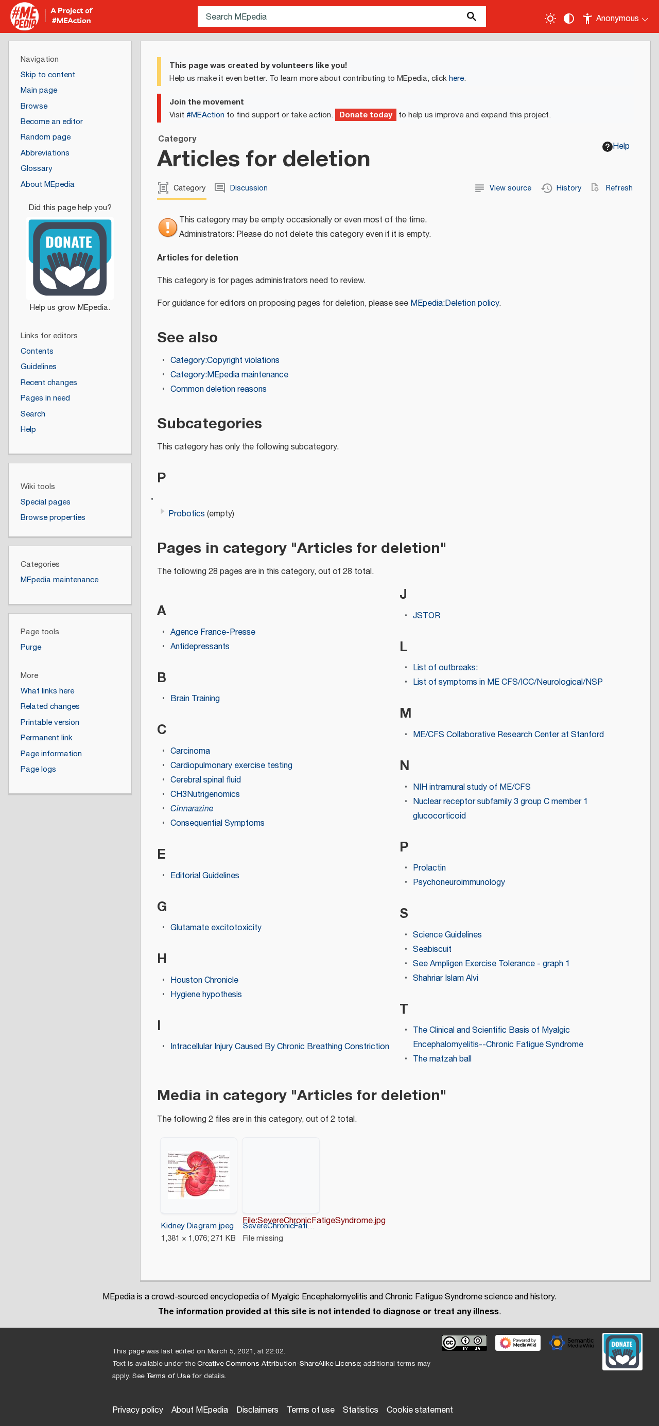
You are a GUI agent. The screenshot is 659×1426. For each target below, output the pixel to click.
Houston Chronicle (204, 980)
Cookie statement (420, 1410)
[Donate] (70, 253)
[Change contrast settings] (569, 18)
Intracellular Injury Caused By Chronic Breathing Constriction (279, 1046)
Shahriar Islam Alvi (445, 978)
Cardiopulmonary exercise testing (231, 765)
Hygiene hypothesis (206, 994)
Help (621, 146)
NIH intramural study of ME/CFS (472, 787)
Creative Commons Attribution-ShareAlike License (278, 1363)
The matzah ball (442, 1059)
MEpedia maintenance (59, 580)
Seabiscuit (432, 949)
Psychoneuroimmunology (459, 882)
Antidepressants (200, 646)
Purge (31, 647)
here (456, 78)
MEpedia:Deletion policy (454, 303)
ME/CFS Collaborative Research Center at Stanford (508, 734)
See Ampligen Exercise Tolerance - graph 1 (491, 964)
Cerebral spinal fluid (205, 780)
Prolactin (429, 868)
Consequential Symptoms (217, 823)
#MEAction (205, 115)
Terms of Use (168, 1376)
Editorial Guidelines (204, 875)
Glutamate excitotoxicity (216, 927)
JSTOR (426, 616)
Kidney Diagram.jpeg (197, 1226)
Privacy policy (137, 1410)
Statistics (360, 1410)
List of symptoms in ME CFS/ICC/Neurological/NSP (508, 682)
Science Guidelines (447, 935)
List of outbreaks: (445, 668)
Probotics (186, 514)
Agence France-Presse (212, 632)
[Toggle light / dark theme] (550, 18)
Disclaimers (257, 1410)
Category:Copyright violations (225, 360)
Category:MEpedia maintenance (229, 375)
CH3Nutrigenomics (205, 794)
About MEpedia (199, 1410)
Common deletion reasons (218, 389)
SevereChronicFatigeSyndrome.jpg (281, 1226)
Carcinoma (190, 751)
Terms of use (311, 1410)
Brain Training (195, 698)
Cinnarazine (192, 809)
